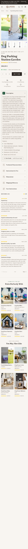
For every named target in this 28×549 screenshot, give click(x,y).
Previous (5, 271)
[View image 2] (9, 44)
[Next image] (24, 27)
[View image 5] (25, 44)
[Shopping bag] (25, 6)
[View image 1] (3, 44)
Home (2, 10)
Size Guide (14, 158)
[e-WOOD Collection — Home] (10, 7)
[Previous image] (3, 27)
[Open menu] (2, 7)
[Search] (19, 6)
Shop (7, 10)
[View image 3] (14, 44)
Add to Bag (17, 74)
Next (24, 271)
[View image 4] (19, 44)
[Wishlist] (22, 6)
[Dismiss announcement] (26, 2)
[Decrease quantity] (2, 74)
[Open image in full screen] (14, 27)
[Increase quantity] (9, 74)
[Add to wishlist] (25, 74)
